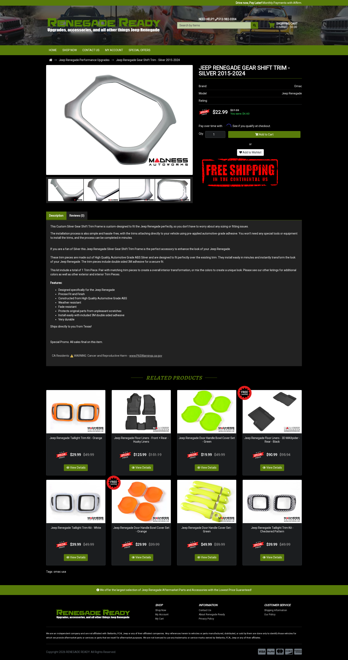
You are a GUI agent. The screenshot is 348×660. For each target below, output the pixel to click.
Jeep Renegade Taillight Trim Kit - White (76, 527)
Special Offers (139, 50)
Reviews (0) (76, 215)
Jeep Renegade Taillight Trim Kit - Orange (76, 438)
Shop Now (69, 50)
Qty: (201, 133)
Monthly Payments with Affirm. (269, 2)
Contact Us (90, 50)
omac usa (60, 571)
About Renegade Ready (212, 614)
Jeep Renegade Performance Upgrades (84, 60)
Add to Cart (265, 134)
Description (56, 215)
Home (53, 50)
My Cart (159, 618)
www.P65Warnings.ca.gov (145, 355)
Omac (298, 86)
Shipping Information (275, 610)
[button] (53, 190)
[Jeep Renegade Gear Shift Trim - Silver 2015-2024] (119, 119)
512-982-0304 (227, 19)
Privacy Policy (206, 618)
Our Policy (270, 614)
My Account (114, 50)
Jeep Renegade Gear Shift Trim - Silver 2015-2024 (148, 60)
